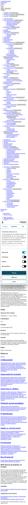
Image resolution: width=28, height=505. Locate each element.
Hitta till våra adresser (16, 489)
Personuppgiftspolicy (6, 499)
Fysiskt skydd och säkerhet (13, 134)
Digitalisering (7, 41)
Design (8, 127)
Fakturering (9, 187)
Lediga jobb (9, 202)
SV (1, 4)
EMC (8, 62)
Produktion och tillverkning (10, 104)
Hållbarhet (9, 171)
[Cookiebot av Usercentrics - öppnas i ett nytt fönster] (20, 222)
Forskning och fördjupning (10, 146)
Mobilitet (9, 103)
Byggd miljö (6, 32)
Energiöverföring (11, 53)
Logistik (8, 101)
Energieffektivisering (11, 55)
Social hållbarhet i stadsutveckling (15, 114)
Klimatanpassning (8, 82)
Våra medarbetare (11, 182)
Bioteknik (6, 30)
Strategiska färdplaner (9, 160)
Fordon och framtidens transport (11, 56)
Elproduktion (10, 48)
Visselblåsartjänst (11, 184)
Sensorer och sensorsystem (13, 23)
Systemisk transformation (9, 126)
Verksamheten (7, 167)
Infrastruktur (6, 73)
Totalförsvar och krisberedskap (11, 131)
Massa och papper (11, 66)
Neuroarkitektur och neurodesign (17, 119)
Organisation (10, 175)
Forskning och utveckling (10, 141)
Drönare (8, 60)
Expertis (5, 220)
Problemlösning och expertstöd (11, 161)
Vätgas (11, 47)
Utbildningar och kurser (9, 158)
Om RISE (6, 16)
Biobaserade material (11, 94)
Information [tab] (14, 226)
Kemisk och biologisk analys (13, 79)
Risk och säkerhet (11, 137)
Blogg (8, 198)
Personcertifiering (11, 152)
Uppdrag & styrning (11, 168)
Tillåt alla (14, 273)
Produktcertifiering (11, 150)
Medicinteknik (10, 72)
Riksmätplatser (10, 99)
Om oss (2, 489)
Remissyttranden (10, 193)
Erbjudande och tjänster (9, 14)
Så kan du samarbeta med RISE (11, 164)
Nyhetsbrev (9, 197)
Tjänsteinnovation (11, 130)
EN (3, 4)
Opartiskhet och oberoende (13, 156)
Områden (6, 13)
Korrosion (9, 96)
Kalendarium (10, 194)
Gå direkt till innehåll (6, 1)
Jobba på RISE (4, 490)
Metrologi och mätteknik (9, 97)
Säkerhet (9, 172)
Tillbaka (3, 10)
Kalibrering (6, 163)
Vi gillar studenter (11, 207)
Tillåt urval (14, 277)
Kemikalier (6, 77)
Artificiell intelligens (8, 18)
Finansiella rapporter (11, 176)
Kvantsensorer (10, 85)
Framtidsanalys (7, 139)
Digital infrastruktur (8, 39)
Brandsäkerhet (7, 31)
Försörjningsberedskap (12, 135)
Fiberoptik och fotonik (12, 24)
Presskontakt (10, 191)
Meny (2, 8)
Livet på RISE (10, 204)
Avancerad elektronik (9, 20)
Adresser (9, 180)
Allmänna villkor (15, 499)
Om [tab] (23, 226)
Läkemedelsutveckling (12, 70)
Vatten (8, 75)
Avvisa (14, 281)
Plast (8, 90)
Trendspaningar (10, 195)
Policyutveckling (7, 145)
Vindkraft (12, 52)
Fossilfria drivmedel (11, 28)
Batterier (12, 45)
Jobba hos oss (7, 201)
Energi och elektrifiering (9, 42)
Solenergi (12, 51)
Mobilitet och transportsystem (10, 100)
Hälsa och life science (9, 68)
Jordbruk (6, 76)
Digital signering (10, 186)
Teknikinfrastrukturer (9, 218)
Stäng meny (7, 8)
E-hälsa (8, 69)
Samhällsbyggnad (8, 110)
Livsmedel (6, 86)
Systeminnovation (8, 121)
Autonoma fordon (11, 59)
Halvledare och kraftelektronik (14, 21)
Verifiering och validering (13, 154)
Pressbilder (9, 190)
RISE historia (10, 177)
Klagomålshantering (11, 183)
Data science (7, 38)
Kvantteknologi (7, 83)
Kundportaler (4, 2)
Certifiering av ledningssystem (14, 149)
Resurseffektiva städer (12, 111)
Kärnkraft (12, 49)
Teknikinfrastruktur (8, 143)
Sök (1, 5)
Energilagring (10, 44)
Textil (8, 93)
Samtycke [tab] (5, 226)
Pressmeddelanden (5, 496)
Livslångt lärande (11, 128)
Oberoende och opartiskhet (13, 173)
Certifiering (6, 148)
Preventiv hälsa (10, 120)
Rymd (5, 108)
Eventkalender (4, 497)
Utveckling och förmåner (12, 205)
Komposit (9, 92)
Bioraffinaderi (7, 27)
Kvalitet (8, 169)
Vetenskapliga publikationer (13, 200)
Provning (6, 142)
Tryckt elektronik (11, 25)
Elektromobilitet (10, 63)
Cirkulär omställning (11, 123)
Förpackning (7, 65)
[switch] (24, 257)
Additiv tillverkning (11, 106)
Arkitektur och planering (12, 116)
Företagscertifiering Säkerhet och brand (16, 153)
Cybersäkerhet (7, 37)
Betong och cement (11, 34)
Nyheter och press (8, 189)
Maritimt (6, 87)
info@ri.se (21, 499)
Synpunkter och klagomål (13, 157)
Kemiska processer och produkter (14, 80)
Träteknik (9, 35)
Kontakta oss (7, 179)
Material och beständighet (10, 89)
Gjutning (9, 107)
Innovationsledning (11, 124)
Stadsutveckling (7, 113)
